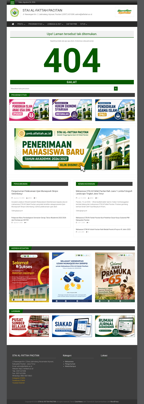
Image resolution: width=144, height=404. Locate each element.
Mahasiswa (69, 361)
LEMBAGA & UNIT (54, 24)
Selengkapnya (16, 211)
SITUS (82, 24)
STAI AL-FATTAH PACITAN (42, 10)
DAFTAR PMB (71, 24)
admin (30, 198)
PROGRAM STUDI (35, 24)
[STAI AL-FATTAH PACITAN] (13, 24)
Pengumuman (70, 364)
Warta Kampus (70, 366)
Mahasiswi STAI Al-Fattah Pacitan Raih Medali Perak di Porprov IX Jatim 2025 (103, 229)
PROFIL (20, 24)
